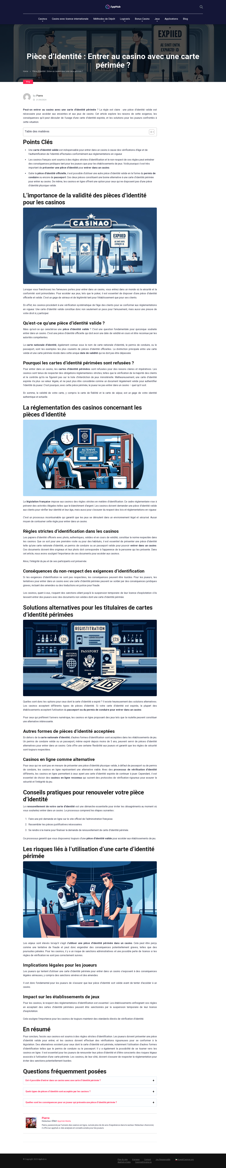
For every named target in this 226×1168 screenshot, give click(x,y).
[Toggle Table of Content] (150, 132)
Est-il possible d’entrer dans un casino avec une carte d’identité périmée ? (63, 1080)
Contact (147, 1159)
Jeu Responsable (163, 1159)
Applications (171, 18)
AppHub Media (64, 1121)
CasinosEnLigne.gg (143, 1162)
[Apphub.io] (113, 7)
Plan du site (123, 1159)
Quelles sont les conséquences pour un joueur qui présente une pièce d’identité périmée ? (71, 1102)
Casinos (42, 18)
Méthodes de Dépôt (104, 18)
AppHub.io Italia (124, 1162)
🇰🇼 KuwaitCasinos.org (184, 1159)
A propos (136, 1159)
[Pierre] (31, 1128)
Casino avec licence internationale (70, 18)
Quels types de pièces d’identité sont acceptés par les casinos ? (58, 1091)
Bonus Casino (142, 18)
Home (25, 71)
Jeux (157, 18)
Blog (185, 18)
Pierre (39, 95)
